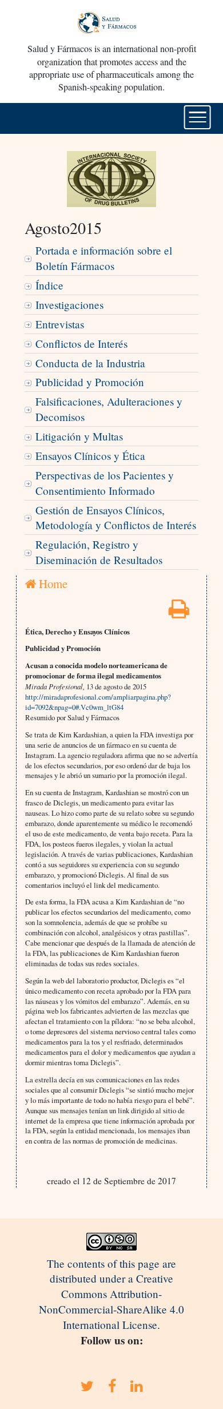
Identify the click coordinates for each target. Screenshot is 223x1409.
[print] (179, 612)
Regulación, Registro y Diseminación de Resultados (98, 552)
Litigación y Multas (79, 436)
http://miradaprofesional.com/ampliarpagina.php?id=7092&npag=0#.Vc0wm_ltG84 (98, 702)
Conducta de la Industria (90, 363)
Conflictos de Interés (81, 343)
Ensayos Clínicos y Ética (90, 456)
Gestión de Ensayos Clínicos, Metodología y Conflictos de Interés (115, 518)
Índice (49, 285)
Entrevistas (59, 324)
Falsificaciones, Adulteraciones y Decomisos (108, 409)
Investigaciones (69, 304)
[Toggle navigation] (197, 117)
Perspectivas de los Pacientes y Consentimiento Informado (104, 483)
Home (51, 583)
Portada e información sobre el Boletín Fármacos (103, 258)
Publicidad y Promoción (89, 382)
